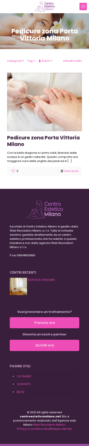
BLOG (20, 392)
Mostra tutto (73, 61)
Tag (30, 61)
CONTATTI (23, 384)
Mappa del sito (61, 429)
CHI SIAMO (24, 376)
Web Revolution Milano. (49, 425)
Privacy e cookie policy (33, 429)
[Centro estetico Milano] (44, 6)
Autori (46, 61)
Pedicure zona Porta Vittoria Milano (43, 141)
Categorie (14, 61)
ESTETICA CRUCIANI (41, 280)
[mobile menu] (83, 6)
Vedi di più (71, 171)
